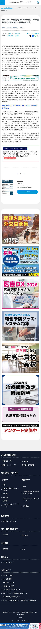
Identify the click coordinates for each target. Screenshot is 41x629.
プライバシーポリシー (15, 612)
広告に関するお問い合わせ (11, 597)
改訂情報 (5, 497)
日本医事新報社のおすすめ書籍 (11, 489)
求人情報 (5, 535)
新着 (24, 487)
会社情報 (4, 543)
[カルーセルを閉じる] (40, 625)
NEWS (9, 33)
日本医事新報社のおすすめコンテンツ (31, 493)
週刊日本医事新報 (28, 465)
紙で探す (5, 480)
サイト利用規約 (20, 614)
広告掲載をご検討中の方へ (11, 590)
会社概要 (5, 549)
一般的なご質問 (8, 575)
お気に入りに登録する (33, 33)
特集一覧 (25, 461)
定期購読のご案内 (8, 586)
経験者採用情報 (6, 612)
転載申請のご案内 (8, 582)
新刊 (4, 485)
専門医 (17, 35)
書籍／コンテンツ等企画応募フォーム (15, 593)
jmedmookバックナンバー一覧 (11, 505)
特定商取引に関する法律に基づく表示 (29, 612)
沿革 (23, 549)
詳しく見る (27, 192)
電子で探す (26, 480)
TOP (2, 8)
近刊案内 (5, 494)
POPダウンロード (8, 562)
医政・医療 (10, 35)
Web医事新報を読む (8, 8)
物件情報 (25, 535)
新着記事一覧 (7, 461)
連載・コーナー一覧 (9, 465)
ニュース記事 (17, 33)
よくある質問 (7, 579)
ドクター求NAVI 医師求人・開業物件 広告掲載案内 (19, 600)
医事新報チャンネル (9, 521)
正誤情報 (5, 501)
